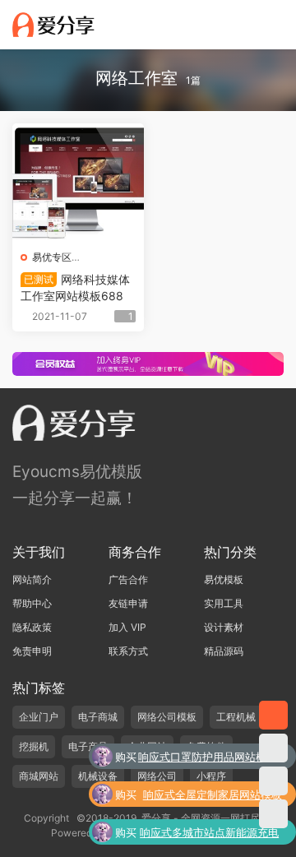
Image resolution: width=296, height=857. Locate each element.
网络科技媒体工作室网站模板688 (75, 287)
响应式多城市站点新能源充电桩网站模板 (209, 834)
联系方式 (128, 651)
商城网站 (38, 776)
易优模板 (223, 579)
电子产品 (88, 746)
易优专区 (52, 257)
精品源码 (223, 651)
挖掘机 (34, 746)
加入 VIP (127, 627)
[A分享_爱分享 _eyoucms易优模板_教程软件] (53, 24)
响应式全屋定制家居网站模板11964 (212, 796)
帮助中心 (32, 603)
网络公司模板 (167, 717)
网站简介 (32, 579)
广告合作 (128, 579)
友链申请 (128, 603)
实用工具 (223, 603)
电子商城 (98, 717)
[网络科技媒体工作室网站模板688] (78, 182)
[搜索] (228, 23)
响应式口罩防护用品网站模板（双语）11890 (207, 758)
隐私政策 (32, 627)
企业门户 (38, 717)
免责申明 (32, 651)
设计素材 (223, 627)
